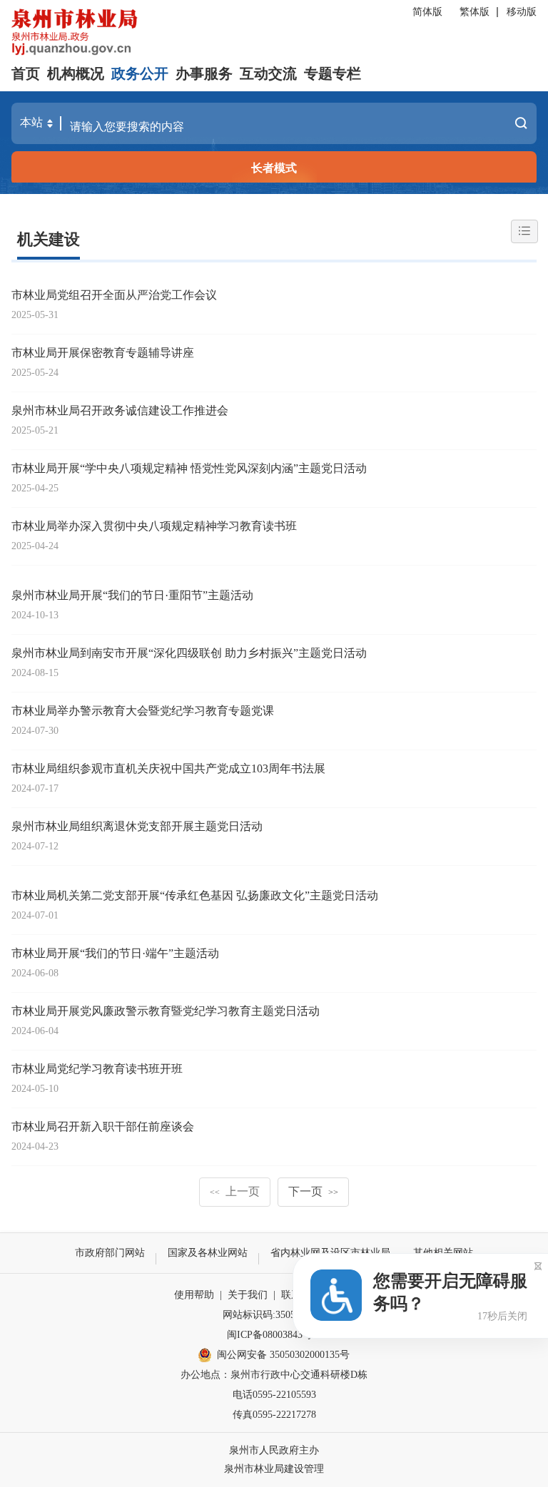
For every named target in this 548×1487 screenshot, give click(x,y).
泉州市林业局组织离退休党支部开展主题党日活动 (137, 826)
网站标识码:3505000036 (274, 1314)
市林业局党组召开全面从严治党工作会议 (114, 295)
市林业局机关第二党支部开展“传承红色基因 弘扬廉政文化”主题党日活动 (194, 895)
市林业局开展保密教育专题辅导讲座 (102, 353)
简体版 (427, 11)
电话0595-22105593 (274, 1394)
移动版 (522, 11)
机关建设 (48, 239)
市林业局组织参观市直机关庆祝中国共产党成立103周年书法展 (168, 768)
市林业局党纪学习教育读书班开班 (97, 1069)
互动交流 (268, 73)
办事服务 (204, 73)
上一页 (235, 1191)
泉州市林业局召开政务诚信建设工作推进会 (119, 410)
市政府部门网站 (110, 1252)
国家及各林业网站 (208, 1252)
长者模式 (274, 168)
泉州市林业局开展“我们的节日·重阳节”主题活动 (132, 595)
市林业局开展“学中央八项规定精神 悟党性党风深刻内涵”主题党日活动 (189, 468)
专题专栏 (332, 73)
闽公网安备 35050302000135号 (283, 1354)
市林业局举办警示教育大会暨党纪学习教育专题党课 (142, 711)
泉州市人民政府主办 (274, 1450)
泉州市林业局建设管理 (274, 1468)
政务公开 (139, 73)
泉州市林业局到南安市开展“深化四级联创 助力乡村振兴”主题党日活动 (189, 653)
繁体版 (474, 11)
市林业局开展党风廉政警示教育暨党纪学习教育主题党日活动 (165, 1011)
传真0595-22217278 (274, 1414)
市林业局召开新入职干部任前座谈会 (102, 1126)
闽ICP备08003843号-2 (274, 1334)
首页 (25, 73)
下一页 (313, 1191)
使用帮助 (194, 1294)
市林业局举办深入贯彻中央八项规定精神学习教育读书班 (154, 526)
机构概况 (75, 73)
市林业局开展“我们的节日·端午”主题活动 (115, 953)
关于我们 (248, 1294)
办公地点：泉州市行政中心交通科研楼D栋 (274, 1374)
